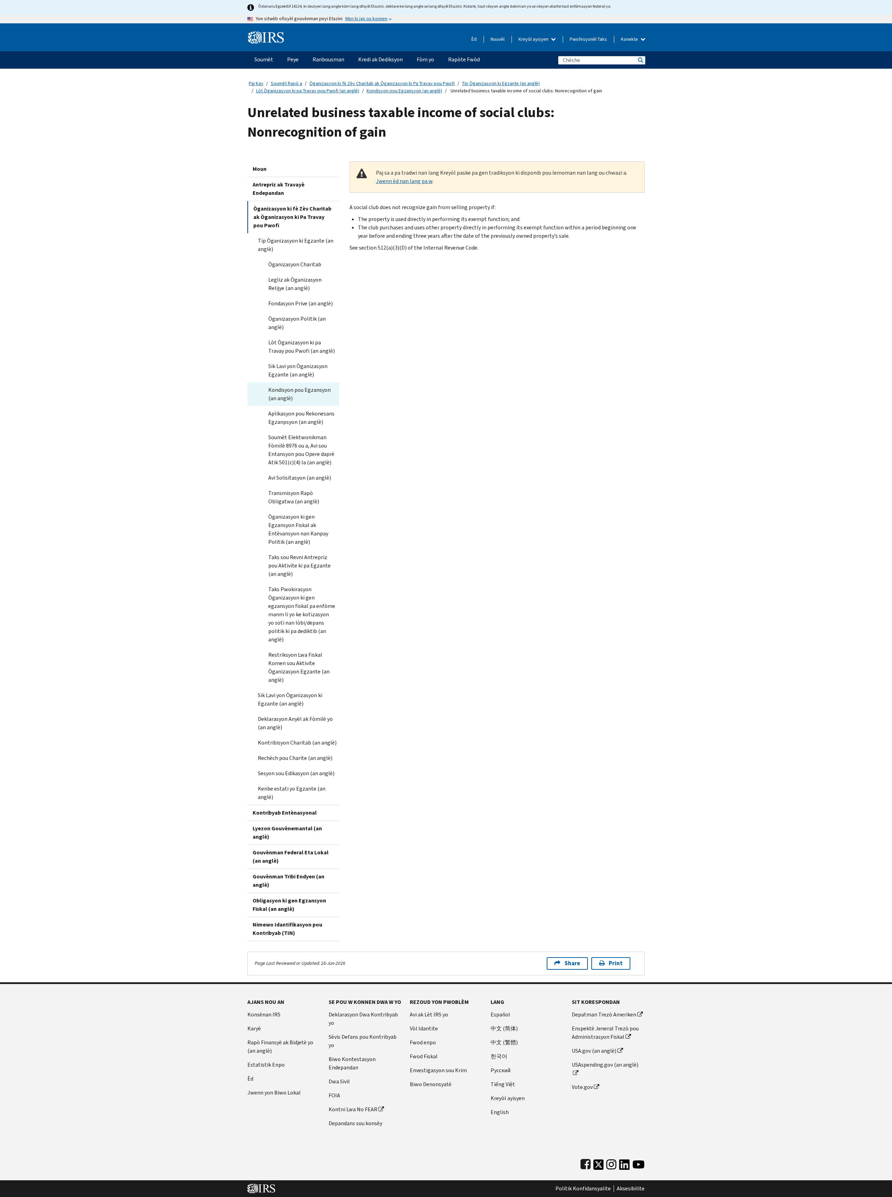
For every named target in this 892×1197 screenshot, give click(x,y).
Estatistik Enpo (266, 1064)
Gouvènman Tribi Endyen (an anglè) (288, 881)
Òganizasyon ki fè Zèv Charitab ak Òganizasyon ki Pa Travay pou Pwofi (382, 83)
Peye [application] (293, 59)
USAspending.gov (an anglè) (605, 1064)
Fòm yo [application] (425, 59)
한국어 (499, 1056)
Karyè (254, 1028)
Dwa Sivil (339, 1081)
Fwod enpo (423, 1042)
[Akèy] (266, 34)
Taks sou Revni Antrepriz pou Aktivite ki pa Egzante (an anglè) (299, 566)
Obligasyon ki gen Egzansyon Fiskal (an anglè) (289, 905)
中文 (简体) (504, 1028)
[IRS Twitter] (598, 1163)
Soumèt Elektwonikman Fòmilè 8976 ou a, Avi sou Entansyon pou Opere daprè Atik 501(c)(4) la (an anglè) (301, 450)
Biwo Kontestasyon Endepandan (352, 1063)
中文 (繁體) (504, 1042)
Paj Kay (256, 83)
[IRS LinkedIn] (624, 1163)
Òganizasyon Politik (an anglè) (297, 323)
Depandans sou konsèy (355, 1123)
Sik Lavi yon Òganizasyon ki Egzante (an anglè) (290, 699)
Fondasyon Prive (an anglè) (300, 303)
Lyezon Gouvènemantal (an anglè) (287, 832)
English (500, 1112)
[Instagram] (611, 1163)
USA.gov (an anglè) (594, 1050)
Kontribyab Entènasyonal (285, 812)
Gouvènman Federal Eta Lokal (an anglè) (291, 856)
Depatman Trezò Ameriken (604, 1014)
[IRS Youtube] (638, 1163)
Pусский (500, 1070)
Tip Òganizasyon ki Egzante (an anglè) (501, 83)
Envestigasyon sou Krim (438, 1070)
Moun (260, 169)
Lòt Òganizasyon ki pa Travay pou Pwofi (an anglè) (307, 90)
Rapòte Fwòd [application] (464, 59)
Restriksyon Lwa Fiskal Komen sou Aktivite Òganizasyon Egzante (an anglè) (299, 667)
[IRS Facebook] (585, 1163)
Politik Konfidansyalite (583, 1188)
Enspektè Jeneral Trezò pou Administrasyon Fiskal (605, 1032)
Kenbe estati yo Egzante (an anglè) (291, 793)
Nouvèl (498, 39)
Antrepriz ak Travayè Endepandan (279, 189)
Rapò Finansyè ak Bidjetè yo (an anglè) (280, 1046)
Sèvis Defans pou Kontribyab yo (363, 1041)
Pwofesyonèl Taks (588, 39)
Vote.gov (582, 1087)
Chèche (640, 60)
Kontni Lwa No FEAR (353, 1109)
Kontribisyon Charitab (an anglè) (297, 742)
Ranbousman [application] (328, 59)
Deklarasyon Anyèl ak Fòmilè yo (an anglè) (295, 723)
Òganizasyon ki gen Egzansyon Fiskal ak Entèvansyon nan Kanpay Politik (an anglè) (298, 529)
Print (616, 963)
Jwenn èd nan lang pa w (404, 181)
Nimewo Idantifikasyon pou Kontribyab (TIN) (287, 929)
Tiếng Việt (503, 1084)
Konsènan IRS (263, 1014)
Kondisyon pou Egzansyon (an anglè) (404, 90)
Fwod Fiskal (424, 1056)
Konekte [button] (630, 39)
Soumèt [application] (263, 59)
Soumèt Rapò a (286, 83)
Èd (474, 39)
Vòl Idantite (424, 1028)
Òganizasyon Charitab (294, 264)
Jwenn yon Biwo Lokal (274, 1092)
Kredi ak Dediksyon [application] (380, 59)
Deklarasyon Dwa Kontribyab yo (363, 1019)
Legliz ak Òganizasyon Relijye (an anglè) (295, 284)
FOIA (334, 1095)
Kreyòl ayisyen (533, 39)
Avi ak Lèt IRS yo (429, 1014)
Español (500, 1014)
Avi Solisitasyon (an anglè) (299, 477)
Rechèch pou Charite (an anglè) (295, 758)
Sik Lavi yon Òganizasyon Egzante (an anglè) (298, 370)
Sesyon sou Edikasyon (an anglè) (296, 773)
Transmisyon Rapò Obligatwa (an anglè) (293, 497)
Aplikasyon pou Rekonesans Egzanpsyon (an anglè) (301, 418)
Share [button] (572, 963)
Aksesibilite (631, 1188)
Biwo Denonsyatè (431, 1084)
